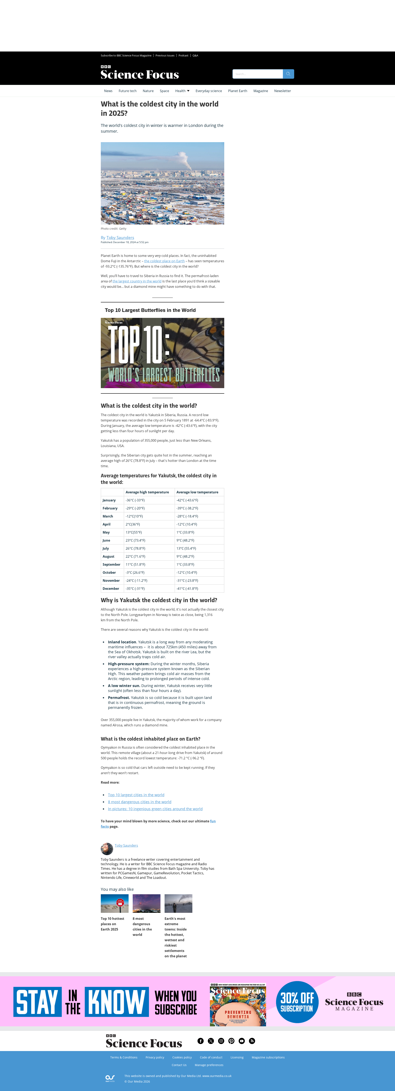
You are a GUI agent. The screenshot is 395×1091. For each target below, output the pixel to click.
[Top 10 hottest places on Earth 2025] (115, 903)
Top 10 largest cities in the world (136, 794)
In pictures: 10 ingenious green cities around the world (155, 808)
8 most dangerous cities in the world (139, 801)
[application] (162, 348)
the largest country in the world (137, 281)
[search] (288, 74)
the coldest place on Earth (164, 261)
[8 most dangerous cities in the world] (146, 903)
